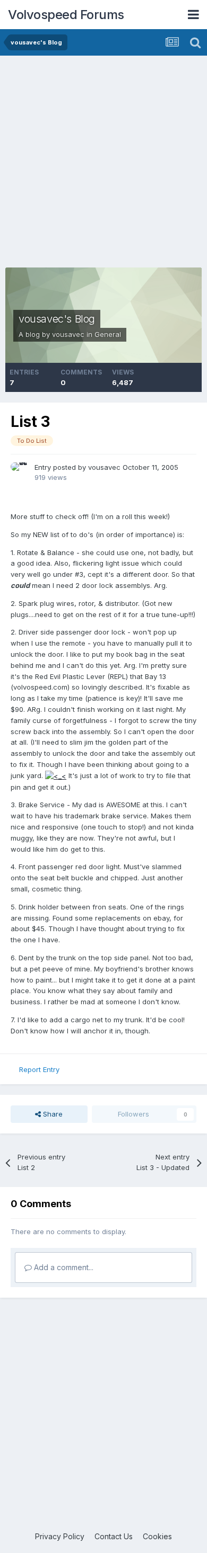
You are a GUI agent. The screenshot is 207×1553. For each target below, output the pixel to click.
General (107, 334)
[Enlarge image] (55, 775)
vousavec (68, 334)
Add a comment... (62, 1267)
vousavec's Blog (57, 319)
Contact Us (113, 1536)
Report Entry (39, 1069)
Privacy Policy (59, 1536)
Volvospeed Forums (66, 14)
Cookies (157, 1536)
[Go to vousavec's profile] (20, 471)
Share (52, 1114)
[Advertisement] (103, 164)
